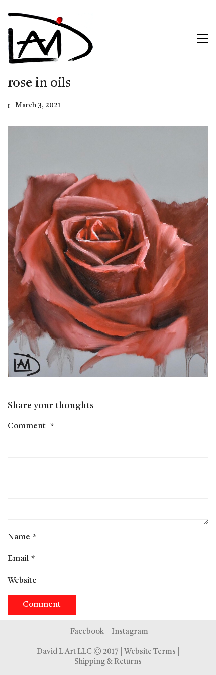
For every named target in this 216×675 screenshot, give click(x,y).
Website (22, 581)
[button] (202, 38)
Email (21, 559)
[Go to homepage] (50, 38)
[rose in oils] (108, 251)
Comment (31, 426)
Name (22, 537)
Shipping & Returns (108, 662)
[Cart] (181, 38)
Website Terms (150, 652)
